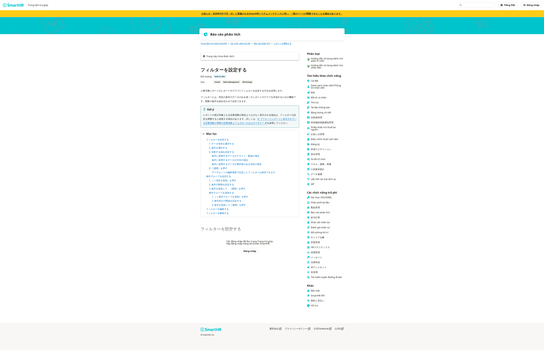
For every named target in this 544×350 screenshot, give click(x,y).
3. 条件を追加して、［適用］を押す (227, 188)
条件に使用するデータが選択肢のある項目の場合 (237, 164)
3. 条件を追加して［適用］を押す (229, 204)
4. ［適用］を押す (218, 168)
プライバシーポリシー (297, 328)
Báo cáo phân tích (262, 43)
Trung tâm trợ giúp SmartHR (214, 43)
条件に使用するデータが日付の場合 (230, 160)
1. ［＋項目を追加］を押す (222, 180)
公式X (339, 328)
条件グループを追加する (221, 192)
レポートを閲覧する (282, 43)
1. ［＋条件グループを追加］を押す (230, 196)
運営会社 (275, 328)
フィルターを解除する (217, 213)
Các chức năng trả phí (240, 43)
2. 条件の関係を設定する (221, 184)
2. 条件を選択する (218, 147)
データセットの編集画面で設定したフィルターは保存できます (243, 172)
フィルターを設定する (217, 139)
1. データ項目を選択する (221, 143)
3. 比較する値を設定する (221, 151)
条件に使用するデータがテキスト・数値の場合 (235, 155)
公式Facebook (322, 328)
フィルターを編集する (217, 209)
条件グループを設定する (218, 176)
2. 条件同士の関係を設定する (226, 200)
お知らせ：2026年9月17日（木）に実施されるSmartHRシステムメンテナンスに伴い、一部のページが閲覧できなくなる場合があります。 (272, 13)
